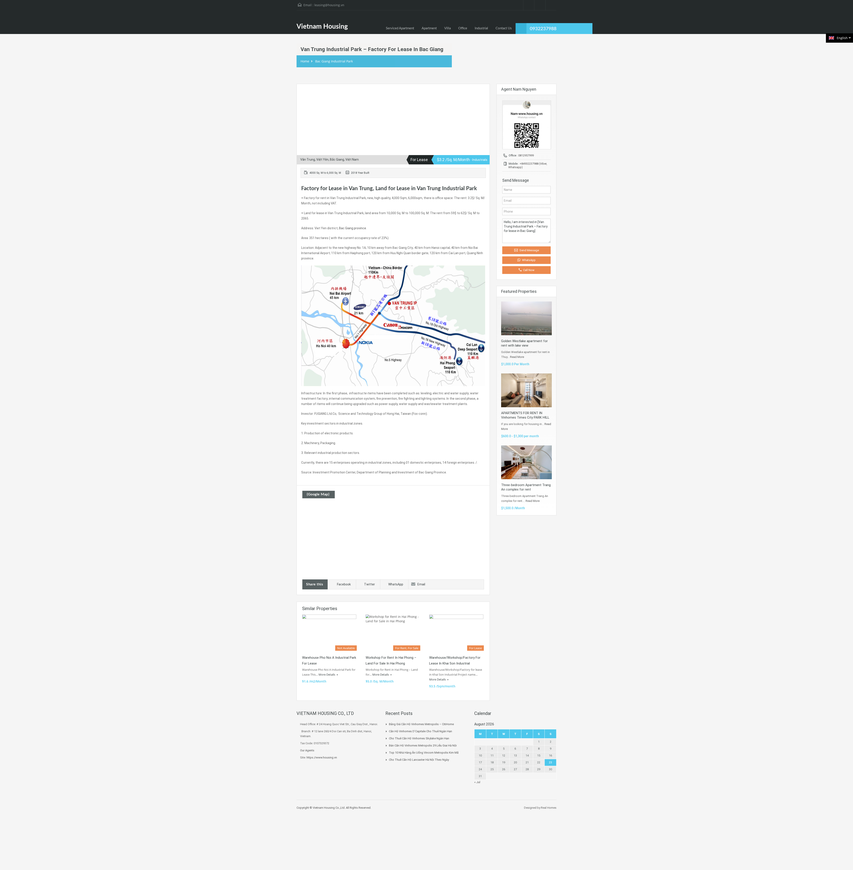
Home (305, 61)
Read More (517, 357)
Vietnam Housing (322, 26)
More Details (327, 674)
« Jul (477, 782)
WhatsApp (395, 584)
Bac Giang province (352, 228)
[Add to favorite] (305, 94)
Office (462, 28)
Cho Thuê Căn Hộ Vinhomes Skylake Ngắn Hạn (419, 738)
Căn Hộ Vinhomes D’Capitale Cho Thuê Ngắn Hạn (420, 731)
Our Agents (307, 750)
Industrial (481, 28)
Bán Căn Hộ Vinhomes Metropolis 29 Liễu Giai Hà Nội (423, 745)
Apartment (429, 28)
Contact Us (504, 28)
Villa (447, 28)
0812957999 (526, 155)
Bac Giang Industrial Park (334, 61)
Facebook (344, 584)
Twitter (369, 584)
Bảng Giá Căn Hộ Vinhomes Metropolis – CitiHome (421, 724)
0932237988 (543, 28)
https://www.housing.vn (322, 757)
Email (421, 584)
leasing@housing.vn (329, 5)
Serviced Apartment (400, 28)
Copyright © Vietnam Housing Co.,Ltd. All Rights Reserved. (334, 807)
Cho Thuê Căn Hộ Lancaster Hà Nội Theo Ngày (419, 759)
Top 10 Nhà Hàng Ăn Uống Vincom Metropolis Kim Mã (423, 752)
